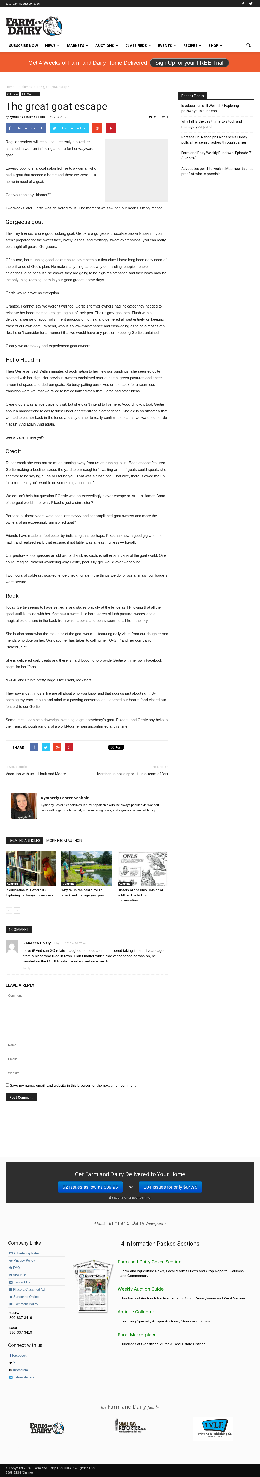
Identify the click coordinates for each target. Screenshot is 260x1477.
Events (165, 45)
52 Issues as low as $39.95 (90, 1187)
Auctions (104, 45)
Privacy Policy (24, 1260)
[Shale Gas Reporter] (130, 1432)
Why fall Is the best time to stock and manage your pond (211, 124)
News (50, 45)
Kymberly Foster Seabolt (27, 117)
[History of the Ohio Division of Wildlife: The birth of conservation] (143, 868)
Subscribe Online (25, 1297)
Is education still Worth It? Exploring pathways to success (210, 108)
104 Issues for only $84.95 (170, 1187)
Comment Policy (25, 1304)
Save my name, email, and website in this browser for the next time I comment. (73, 1085)
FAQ (16, 1268)
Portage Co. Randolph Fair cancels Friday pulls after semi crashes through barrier (214, 139)
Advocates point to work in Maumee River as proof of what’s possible (217, 171)
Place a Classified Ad (28, 1289)
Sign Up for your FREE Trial (189, 63)
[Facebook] (243, 4)
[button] (248, 45)
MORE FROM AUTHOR (64, 841)
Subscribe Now (23, 45)
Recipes (190, 45)
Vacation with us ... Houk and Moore (36, 774)
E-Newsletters (23, 1377)
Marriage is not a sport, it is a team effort (132, 774)
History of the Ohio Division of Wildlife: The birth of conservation (141, 895)
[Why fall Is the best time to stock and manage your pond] (86, 868)
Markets (75, 45)
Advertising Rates (26, 1253)
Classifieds (136, 45)
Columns (12, 94)
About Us (19, 1275)
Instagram (20, 1370)
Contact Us (21, 1282)
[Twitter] (250, 4)
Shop (213, 45)
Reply (26, 968)
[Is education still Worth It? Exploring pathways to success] (31, 868)
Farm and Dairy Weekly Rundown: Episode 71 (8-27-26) (217, 155)
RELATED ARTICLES (24, 841)
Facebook (19, 1355)
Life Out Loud (30, 94)
